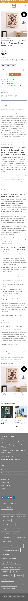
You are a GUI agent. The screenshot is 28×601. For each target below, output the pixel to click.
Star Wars (5, 571)
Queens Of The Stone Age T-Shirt (11, 567)
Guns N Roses (6, 520)
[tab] (14, 102)
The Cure (19, 575)
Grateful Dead (21, 516)
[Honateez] (14, 5)
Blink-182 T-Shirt (7, 512)
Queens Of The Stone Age (9, 558)
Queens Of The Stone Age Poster (11, 563)
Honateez (20, 113)
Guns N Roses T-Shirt (8, 524)
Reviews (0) (4, 105)
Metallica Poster (7, 537)
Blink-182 (13, 503)
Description (4, 102)
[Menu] (2, 6)
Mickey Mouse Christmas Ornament (12, 546)
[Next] (27, 418)
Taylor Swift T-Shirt (8, 575)
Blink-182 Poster (7, 507)
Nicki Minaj (6, 554)
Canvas (8, 38)
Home (2, 38)
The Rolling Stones (8, 579)
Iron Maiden (6, 533)
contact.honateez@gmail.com (9, 355)
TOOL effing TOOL (8, 584)
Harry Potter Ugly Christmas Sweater (13, 529)
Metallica (15, 533)
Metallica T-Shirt (20, 537)
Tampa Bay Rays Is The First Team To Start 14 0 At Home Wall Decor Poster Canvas (20, 423)
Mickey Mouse (7, 541)
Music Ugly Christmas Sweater (11, 550)
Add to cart (14, 74)
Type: (3, 57)
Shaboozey (5, 92)
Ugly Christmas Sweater (9, 588)
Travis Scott (20, 584)
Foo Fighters (19, 512)
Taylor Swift (15, 571)
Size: (2, 62)
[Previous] (1, 418)
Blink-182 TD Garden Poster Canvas (6, 421)
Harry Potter (21, 524)
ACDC (4, 503)
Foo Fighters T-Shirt (8, 516)
